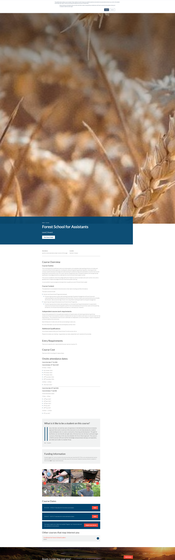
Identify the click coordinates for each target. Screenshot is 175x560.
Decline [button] (112, 9)
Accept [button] (106, 9)
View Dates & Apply (48, 237)
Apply (95, 507)
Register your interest (91, 525)
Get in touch (128, 557)
